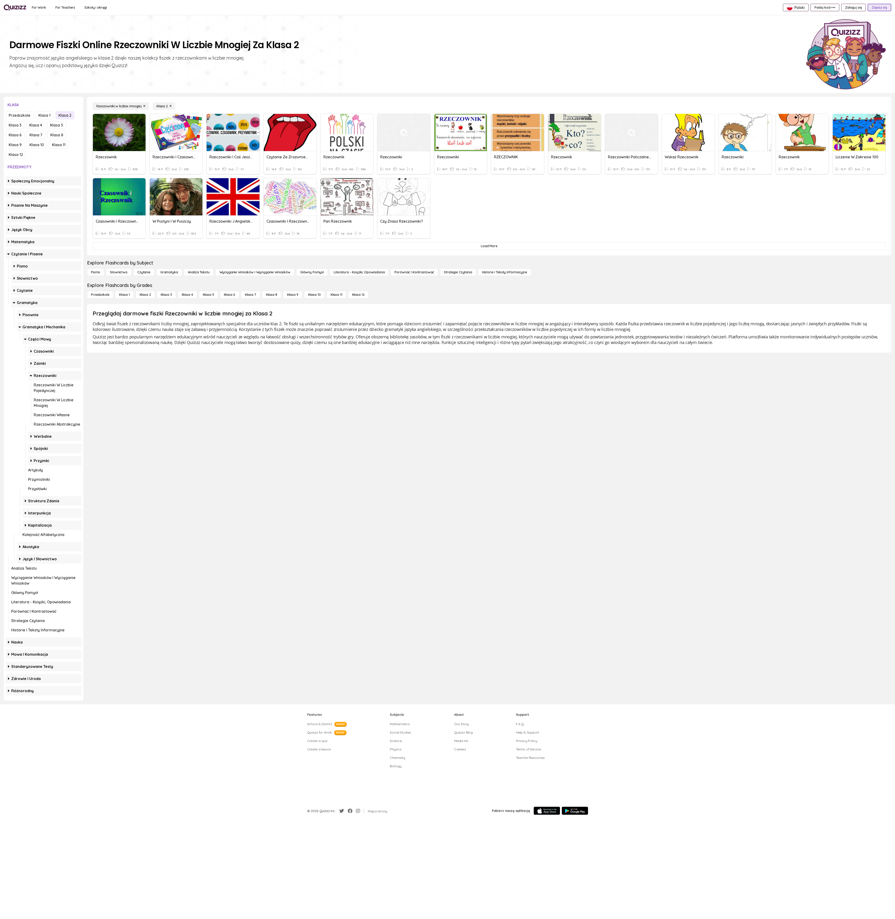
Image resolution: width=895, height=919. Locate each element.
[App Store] (547, 811)
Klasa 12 (16, 154)
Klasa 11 (59, 144)
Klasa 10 (36, 144)
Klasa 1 (44, 115)
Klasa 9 (15, 144)
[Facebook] (350, 811)
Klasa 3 (15, 125)
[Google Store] (575, 811)
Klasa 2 (64, 115)
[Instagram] (358, 811)
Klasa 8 (56, 135)
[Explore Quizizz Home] (15, 7)
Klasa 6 (15, 135)
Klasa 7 (35, 135)
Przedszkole (19, 115)
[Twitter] (341, 811)
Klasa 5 (56, 125)
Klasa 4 (35, 125)
